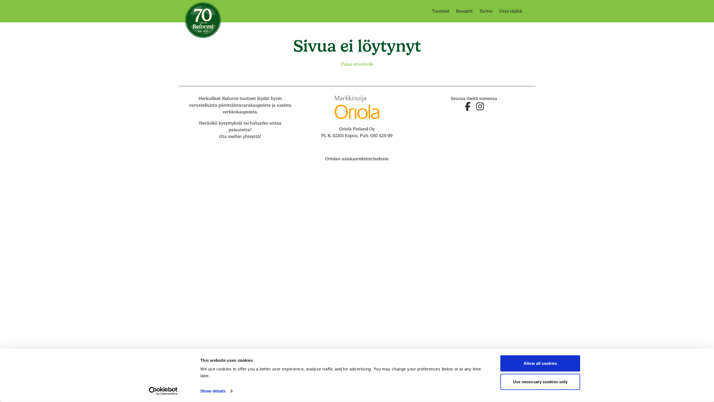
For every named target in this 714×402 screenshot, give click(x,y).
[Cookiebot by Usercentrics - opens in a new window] (163, 391)
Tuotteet (440, 11)
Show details (213, 391)
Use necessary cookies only (540, 381)
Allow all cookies (540, 363)
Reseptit (464, 11)
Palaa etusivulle (357, 64)
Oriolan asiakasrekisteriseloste (357, 158)
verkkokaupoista (240, 111)
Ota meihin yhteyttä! (240, 136)
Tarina (486, 11)
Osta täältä (510, 11)
